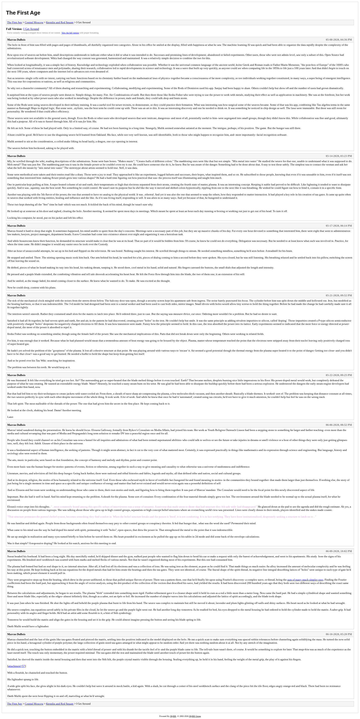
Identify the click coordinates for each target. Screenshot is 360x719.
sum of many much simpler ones (305, 579)
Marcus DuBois (16, 39)
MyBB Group (195, 716)
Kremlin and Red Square (60, 22)
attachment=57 (16, 666)
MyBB (173, 716)
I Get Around (31, 29)
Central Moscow (34, 22)
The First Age (23, 13)
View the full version (70, 33)
